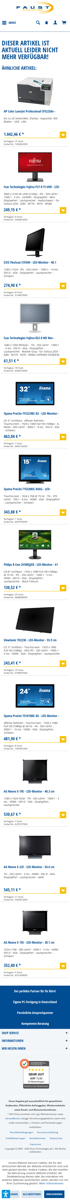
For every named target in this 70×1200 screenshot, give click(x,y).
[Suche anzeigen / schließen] (37, 22)
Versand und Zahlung (47, 1132)
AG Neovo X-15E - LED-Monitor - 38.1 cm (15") (29, 943)
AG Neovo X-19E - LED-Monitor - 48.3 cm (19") (29, 792)
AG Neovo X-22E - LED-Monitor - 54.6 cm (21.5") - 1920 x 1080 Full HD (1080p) (29, 868)
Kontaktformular (37, 1138)
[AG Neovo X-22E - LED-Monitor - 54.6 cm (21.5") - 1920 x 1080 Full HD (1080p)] (35, 847)
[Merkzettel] (46, 22)
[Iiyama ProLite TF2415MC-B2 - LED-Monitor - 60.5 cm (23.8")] (35, 696)
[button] (6, 1194)
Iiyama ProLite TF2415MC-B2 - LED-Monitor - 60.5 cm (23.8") (31, 717)
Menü (12, 23)
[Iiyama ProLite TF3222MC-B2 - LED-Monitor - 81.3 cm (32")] (35, 393)
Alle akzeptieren (32, 1194)
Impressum (35, 1144)
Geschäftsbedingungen (21, 1132)
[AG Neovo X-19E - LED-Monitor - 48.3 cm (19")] (35, 771)
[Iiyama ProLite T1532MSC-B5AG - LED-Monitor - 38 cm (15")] (35, 469)
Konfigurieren (54, 1194)
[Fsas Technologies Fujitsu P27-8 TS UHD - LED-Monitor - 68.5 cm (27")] (35, 167)
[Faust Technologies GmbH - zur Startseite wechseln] (35, 8)
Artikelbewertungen (15, 1138)
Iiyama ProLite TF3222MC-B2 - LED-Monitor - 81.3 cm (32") (31, 414)
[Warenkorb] (64, 22)
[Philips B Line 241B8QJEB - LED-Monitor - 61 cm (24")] (35, 544)
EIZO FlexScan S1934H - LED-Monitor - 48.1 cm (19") (30, 263)
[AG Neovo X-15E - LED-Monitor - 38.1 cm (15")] (35, 922)
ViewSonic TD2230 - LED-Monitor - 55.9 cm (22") (30, 641)
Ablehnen (12, 1194)
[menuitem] (9, 22)
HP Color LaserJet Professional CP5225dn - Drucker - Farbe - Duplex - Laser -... (29, 112)
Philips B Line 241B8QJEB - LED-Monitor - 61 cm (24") (31, 565)
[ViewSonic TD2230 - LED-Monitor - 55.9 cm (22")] (35, 620)
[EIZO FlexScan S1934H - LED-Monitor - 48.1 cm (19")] (35, 242)
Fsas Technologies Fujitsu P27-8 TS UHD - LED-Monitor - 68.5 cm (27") (32, 188)
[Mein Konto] (55, 22)
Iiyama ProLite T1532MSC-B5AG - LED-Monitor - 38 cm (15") (27, 490)
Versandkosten (12, 1118)
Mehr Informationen (51, 1183)
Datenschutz (56, 1138)
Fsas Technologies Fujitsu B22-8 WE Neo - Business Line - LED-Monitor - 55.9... (29, 339)
